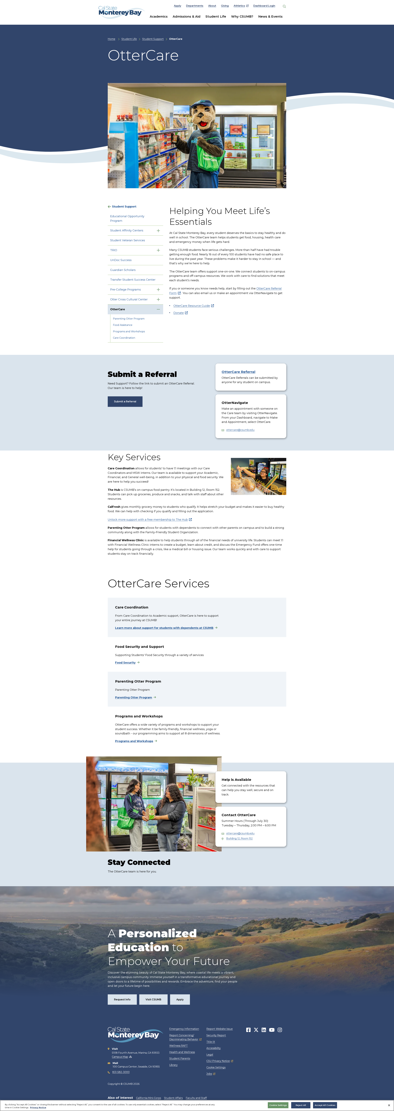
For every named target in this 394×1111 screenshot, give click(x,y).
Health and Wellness (182, 1052)
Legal (209, 1054)
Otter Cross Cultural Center (129, 299)
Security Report (216, 1035)
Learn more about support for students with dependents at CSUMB (164, 628)
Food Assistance (122, 325)
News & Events (270, 16)
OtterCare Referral (238, 372)
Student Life (215, 16)
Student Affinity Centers (126, 230)
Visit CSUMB (153, 999)
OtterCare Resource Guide (191, 305)
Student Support (153, 38)
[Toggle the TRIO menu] (158, 250)
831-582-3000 (121, 1072)
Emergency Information (184, 1028)
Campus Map (120, 1056)
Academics (159, 16)
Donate (178, 313)
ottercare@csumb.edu (240, 429)
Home (111, 38)
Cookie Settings (215, 1067)
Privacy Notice (38, 1107)
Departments (194, 5)
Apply (177, 5)
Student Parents (179, 1058)
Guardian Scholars (123, 270)
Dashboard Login (264, 5)
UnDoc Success (121, 260)
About (212, 5)
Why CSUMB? (242, 16)
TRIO (113, 250)
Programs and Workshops (129, 331)
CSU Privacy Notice (218, 1060)
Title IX (210, 1041)
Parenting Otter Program (129, 318)
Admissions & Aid (186, 16)
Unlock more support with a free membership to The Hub (148, 519)
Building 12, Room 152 (239, 838)
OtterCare (117, 309)
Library (173, 1064)
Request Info (122, 999)
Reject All (301, 1105)
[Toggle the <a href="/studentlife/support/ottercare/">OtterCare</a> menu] (158, 309)
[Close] (389, 1105)
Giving (225, 5)
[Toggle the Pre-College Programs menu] (158, 290)
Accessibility (213, 1048)
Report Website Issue (219, 1028)
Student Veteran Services (127, 240)
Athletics (239, 5)
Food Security (125, 662)
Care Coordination (124, 337)
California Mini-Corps (148, 1097)
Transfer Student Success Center (132, 279)
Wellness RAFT (178, 1045)
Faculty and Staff (196, 1097)
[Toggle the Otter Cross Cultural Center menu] (158, 299)
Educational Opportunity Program (127, 218)
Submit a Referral (125, 401)
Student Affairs (173, 1097)
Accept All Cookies (325, 1105)
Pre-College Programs (125, 289)
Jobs (209, 1073)
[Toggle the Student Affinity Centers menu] (158, 230)
